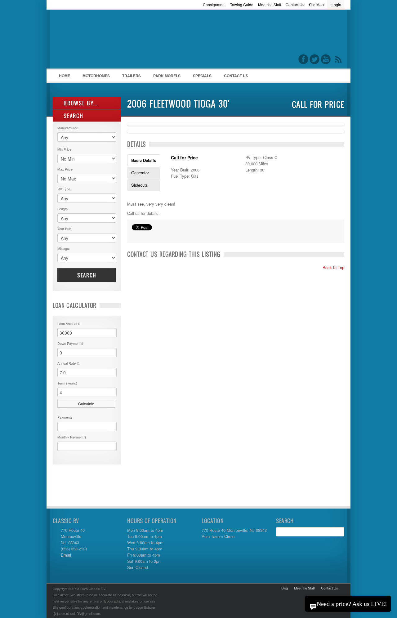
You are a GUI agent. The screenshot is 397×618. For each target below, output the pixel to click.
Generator (140, 173)
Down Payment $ (70, 343)
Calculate (86, 403)
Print (135, 235)
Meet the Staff (269, 4)
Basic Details (143, 160)
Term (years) (67, 382)
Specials (202, 75)
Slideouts (139, 185)
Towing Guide (241, 4)
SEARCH (72, 116)
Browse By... (80, 103)
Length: (63, 208)
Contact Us (295, 4)
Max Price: (65, 169)
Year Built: (64, 228)
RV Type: (64, 188)
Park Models (167, 75)
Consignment (214, 4)
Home (64, 75)
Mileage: (63, 248)
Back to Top (332, 267)
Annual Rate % (68, 363)
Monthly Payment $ (71, 436)
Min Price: (64, 149)
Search (86, 275)
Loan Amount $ (68, 323)
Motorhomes (93, 77)
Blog (284, 587)
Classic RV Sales (99, 40)
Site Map (316, 4)
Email (66, 555)
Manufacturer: (67, 127)
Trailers (128, 77)
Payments (65, 417)
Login (336, 4)
